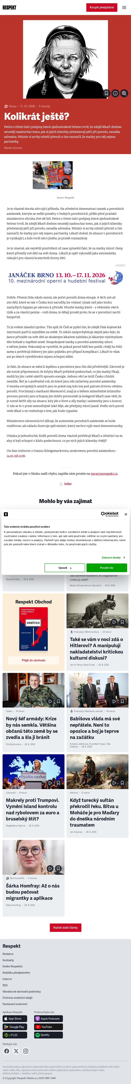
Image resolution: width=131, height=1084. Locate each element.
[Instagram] (26, 1054)
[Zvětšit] (65, 59)
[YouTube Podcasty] (48, 1026)
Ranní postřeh (17, 878)
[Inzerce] (65, 277)
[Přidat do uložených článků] (122, 622)
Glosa (12, 106)
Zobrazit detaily (111, 557)
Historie (74, 792)
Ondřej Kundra (13, 744)
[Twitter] (16, 1054)
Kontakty (8, 960)
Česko (9, 711)
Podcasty (78, 632)
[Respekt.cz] (9, 7)
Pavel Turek (89, 665)
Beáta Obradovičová (80, 585)
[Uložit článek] (106, 93)
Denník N (96, 585)
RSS (5, 985)
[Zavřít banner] (126, 514)
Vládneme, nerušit (93, 711)
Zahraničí (11, 792)
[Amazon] (15, 1035)
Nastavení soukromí (15, 1004)
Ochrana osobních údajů (17, 998)
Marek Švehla (13, 579)
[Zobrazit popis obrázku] (115, 93)
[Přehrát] (114, 622)
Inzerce (7, 979)
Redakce (8, 954)
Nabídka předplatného (16, 972)
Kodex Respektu (13, 966)
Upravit (63, 567)
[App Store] (15, 1018)
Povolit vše (106, 567)
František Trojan (97, 744)
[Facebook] (7, 1054)
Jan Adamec (76, 832)
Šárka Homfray (13, 905)
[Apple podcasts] (48, 1018)
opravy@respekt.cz (104, 474)
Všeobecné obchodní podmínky (22, 991)
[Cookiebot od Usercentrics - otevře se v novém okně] (103, 514)
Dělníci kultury (91, 632)
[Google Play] (15, 1026)
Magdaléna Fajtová (15, 825)
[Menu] (124, 7)
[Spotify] (48, 1035)
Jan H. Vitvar (76, 665)
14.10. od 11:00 (16, 456)
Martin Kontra (13, 148)
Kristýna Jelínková (79, 744)
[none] (124, 93)
